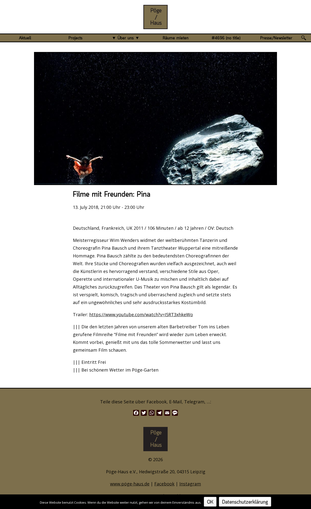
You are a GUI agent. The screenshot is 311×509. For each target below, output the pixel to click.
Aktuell (25, 38)
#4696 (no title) (226, 38)
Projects (75, 38)
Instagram (190, 484)
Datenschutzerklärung (245, 502)
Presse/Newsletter (276, 38)
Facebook (164, 484)
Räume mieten (176, 38)
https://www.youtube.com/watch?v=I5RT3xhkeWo (141, 314)
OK (210, 502)
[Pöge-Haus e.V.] (155, 25)
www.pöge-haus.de (129, 484)
